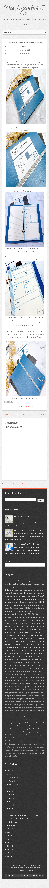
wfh (28, 753)
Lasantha (37, 868)
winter (32, 753)
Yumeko (24, 47)
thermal (27, 747)
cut (18, 678)
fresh (42, 687)
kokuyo (42, 590)
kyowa (21, 705)
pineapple (41, 723)
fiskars (11, 687)
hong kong (41, 638)
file (39, 608)
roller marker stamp (11, 732)
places (14, 726)
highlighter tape (10, 696)
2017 (38, 629)
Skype (36, 875)
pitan (6, 726)
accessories (40, 593)
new (40, 714)
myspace (21, 875)
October (11, 781)
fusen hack (25, 638)
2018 (40, 602)
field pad (41, 684)
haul (19, 596)
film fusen (18, 638)
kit (17, 641)
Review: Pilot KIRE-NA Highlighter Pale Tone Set (29, 530)
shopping (11, 629)
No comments (24, 53)
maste (33, 708)
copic (38, 674)
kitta (43, 702)
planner (25, 593)
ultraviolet (27, 750)
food (39, 687)
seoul (18, 653)
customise (13, 678)
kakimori (12, 641)
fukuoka (23, 690)
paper (38, 605)
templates (41, 744)
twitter (9, 875)
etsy (6, 620)
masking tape (26, 596)
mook (37, 644)
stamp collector (21, 738)
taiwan (25, 614)
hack (24, 620)
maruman (21, 611)
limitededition (31, 599)
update (29, 656)
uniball (24, 656)
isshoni (7, 699)
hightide (34, 638)
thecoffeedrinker (28, 407)
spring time (40, 735)
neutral (36, 714)
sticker (36, 602)
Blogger (38, 865)
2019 (29, 614)
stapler (42, 738)
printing (37, 650)
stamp (31, 602)
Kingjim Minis (13, 822)
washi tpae (12, 753)
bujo (6, 617)
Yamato (36, 659)
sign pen (27, 653)
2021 (33, 614)
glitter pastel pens (15, 693)
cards (29, 671)
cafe (43, 632)
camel (18, 671)
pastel (42, 599)
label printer (40, 641)
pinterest (24, 875)
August (11, 788)
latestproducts (14, 644)
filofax (6, 687)
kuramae (15, 705)
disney (37, 681)
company (34, 674)
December (12, 774)
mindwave (33, 711)
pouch (27, 626)
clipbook (11, 674)
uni (33, 629)
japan (25, 590)
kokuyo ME (8, 705)
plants (19, 726)
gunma (28, 693)
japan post (19, 699)
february (12, 638)
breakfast (8, 668)
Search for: (8, 561)
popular (34, 726)
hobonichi (35, 620)
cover (42, 674)
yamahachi (8, 756)
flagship (19, 687)
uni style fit (34, 750)
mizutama (8, 714)
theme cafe (20, 747)
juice (33, 699)
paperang (8, 723)
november (8, 626)
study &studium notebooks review (16, 744)
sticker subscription (11, 614)
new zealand (22, 717)
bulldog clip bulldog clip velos (22, 668)
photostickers (27, 723)
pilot (10, 593)
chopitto (41, 671)
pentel (30, 590)
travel (23, 587)
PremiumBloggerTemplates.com (24, 870)
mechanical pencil (29, 623)
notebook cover (39, 717)
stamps (33, 653)
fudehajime (16, 690)
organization (23, 647)
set (22, 653)
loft (16, 623)
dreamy (13, 684)
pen (19, 587)
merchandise (40, 708)
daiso (6, 584)
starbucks (8, 741)
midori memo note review (19, 711)
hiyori (29, 696)
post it (22, 626)
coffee (28, 617)
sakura (7, 596)
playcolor (24, 726)
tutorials (28, 587)
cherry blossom (20, 617)
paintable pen (39, 720)
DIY (43, 602)
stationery (29, 584)
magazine (15, 708)
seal (43, 732)
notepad (16, 647)
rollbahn (41, 729)
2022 (8, 836)
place (10, 726)
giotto (42, 690)
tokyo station (39, 747)
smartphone (19, 629)
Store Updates (14, 584)
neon (42, 623)
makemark (22, 708)
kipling (28, 702)
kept (24, 702)
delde (6, 681)
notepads (8, 720)
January (11, 825)
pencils (18, 650)
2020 (26, 608)
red (38, 729)
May (10, 798)
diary (21, 593)
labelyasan (30, 705)
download (41, 587)
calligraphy (11, 617)
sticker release (9, 656)
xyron (36, 753)
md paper (21, 623)
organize (30, 647)
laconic (7, 644)
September (12, 784)
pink (28, 650)
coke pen (23, 674)
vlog (6, 753)
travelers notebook (11, 750)
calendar (12, 671)
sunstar (25, 629)
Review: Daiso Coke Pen (21, 516)
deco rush (16, 605)
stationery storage (17, 741)
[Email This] (5, 402)
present (16, 729)
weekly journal (21, 753)
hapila (29, 620)
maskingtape (12, 587)
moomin (30, 714)
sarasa (42, 626)
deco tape (34, 617)
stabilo (7, 738)
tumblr (27, 875)
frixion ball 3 (9, 690)
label (25, 705)
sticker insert (32, 741)
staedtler (12, 738)
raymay (7, 653)
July (10, 791)
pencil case (15, 626)
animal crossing (19, 662)
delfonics (12, 681)
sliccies (20, 735)
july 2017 (38, 699)
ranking (33, 729)
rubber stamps (34, 626)
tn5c (32, 747)
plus (32, 611)
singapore (41, 611)
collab (28, 674)
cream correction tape (32, 635)
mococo (13, 714)
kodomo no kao (24, 641)
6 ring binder (40, 614)
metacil (7, 711)
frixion (21, 620)
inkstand (37, 696)
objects (30, 581)
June (10, 795)
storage (34, 596)
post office (41, 726)
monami (38, 623)
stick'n (25, 741)
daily (21, 678)
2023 (33, 656)
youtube (14, 756)
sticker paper (40, 741)
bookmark (34, 665)
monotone (24, 714)
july (43, 620)
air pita (42, 659)
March (11, 805)
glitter (6, 693)
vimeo (33, 875)
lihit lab (12, 623)
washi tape (15, 593)
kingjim (11, 611)
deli (23, 681)
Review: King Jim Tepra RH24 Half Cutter (26, 544)
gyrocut (33, 693)
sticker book (40, 653)
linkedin (18, 875)
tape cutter (18, 656)
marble (26, 644)
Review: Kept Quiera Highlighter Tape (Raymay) (23, 815)
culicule (7, 678)
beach (16, 665)
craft (23, 635)
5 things (30, 608)
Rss (43, 875)
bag (12, 665)
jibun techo (27, 699)
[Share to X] (10, 402)
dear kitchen (28, 678)
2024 (8, 829)
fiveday (10, 620)
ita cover (12, 699)
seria (6, 629)
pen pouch (11, 650)
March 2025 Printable (15, 812)
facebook (6, 875)
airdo (6, 662)
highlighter (8, 590)
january (7, 641)
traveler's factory (18, 608)
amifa (21, 632)
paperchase (37, 647)
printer (32, 650)
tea (30, 629)
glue (22, 605)
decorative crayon (38, 678)
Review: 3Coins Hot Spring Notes (24, 42)
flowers (15, 620)
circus (6, 674)
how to (42, 608)
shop (36, 611)
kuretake (33, 641)
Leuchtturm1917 (28, 659)
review (25, 581)
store (11, 596)
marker (28, 708)
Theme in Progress (19, 868)
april (38, 662)
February (12, 808)
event (25, 684)
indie (40, 620)
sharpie (14, 735)
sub (29, 744)
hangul (38, 693)
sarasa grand (36, 732)
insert (6, 611)
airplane (11, 662)
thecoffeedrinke (9, 747)
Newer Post (6, 414)
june (43, 699)
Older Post (43, 414)
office (29, 720)
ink (33, 696)
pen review (15, 590)
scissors (13, 653)
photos (24, 650)
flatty (24, 687)
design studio (29, 681)
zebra (34, 593)
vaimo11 (41, 750)
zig (35, 629)
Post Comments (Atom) (18, 484)
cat (37, 671)
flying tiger (34, 687)
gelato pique (36, 690)
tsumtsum (20, 750)
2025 (8, 771)
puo (20, 729)
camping (23, 671)
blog (29, 665)
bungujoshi (36, 668)
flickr (12, 875)
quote (29, 729)
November (12, 778)
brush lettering (35, 632)
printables (8, 602)
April (10, 801)
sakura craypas (27, 732)
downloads (36, 581)
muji (38, 599)
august (26, 632)
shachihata (8, 735)
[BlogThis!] (8, 402)
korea (13, 602)
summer (34, 744)
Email (40, 875)
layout (16, 611)
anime (28, 662)
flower (28, 687)
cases (34, 671)
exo (28, 684)
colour (35, 608)
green (23, 693)
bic (20, 665)
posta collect (9, 729)
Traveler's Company (11, 632)
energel (7, 638)
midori (7, 593)
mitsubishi (41, 711)
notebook (22, 584)
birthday (24, 665)
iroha (42, 696)
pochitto (29, 726)
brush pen (36, 590)
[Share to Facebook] (12, 402)
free (6, 587)
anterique (33, 662)
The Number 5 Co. (24, 10)
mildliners (32, 644)
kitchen (38, 702)
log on (37, 705)
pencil (26, 602)
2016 (8, 856)
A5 (41, 629)
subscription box (39, 584)
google (15, 875)
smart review (27, 735)
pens (42, 581)
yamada (41, 753)
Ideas (21, 659)
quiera (24, 729)
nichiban (30, 717)
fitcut (15, 687)
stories (20, 614)
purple (42, 650)
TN (43, 629)
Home (25, 414)
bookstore (41, 665)
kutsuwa (7, 623)
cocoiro (17, 674)
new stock (13, 717)
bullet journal (16, 599)
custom (42, 635)
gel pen (29, 690)
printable (19, 581)
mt (40, 644)
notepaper (14, 720)
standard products (33, 738)
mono (19, 714)
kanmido (7, 702)
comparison (18, 635)
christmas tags (9, 635)
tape (15, 596)
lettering (26, 605)
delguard (18, 681)
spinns (34, 735)
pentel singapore (16, 723)
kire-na (33, 702)
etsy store (19, 684)
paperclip (28, 611)
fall (37, 684)
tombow (10, 608)
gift (31, 638)
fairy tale (33, 684)
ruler (19, 732)
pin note (35, 723)
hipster (24, 696)
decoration (41, 617)
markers (32, 605)
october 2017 (22, 720)
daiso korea (8, 605)
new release (20, 602)
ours (33, 720)
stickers (34, 587)
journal (24, 599)
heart (42, 693)
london (21, 644)
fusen (21, 590)
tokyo (30, 593)
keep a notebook (16, 702)
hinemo (18, 696)
